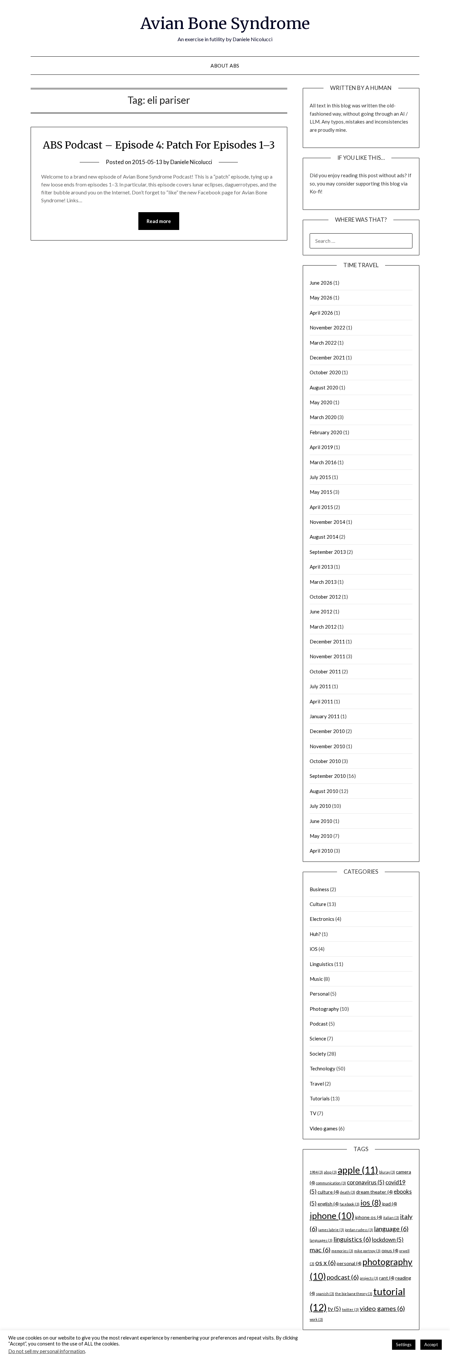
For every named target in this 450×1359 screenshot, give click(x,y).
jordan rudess (359, 1230)
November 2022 (327, 327)
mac (320, 1250)
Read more (159, 221)
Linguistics (321, 964)
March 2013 (323, 582)
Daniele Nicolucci (191, 161)
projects (369, 1278)
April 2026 (321, 313)
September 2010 (328, 776)
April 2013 (321, 567)
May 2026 (321, 297)
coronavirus (365, 1182)
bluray (387, 1172)
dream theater (374, 1192)
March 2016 (323, 462)
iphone (332, 1215)
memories (342, 1251)
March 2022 (323, 343)
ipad (389, 1203)
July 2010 (320, 806)
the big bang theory (353, 1293)
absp (330, 1172)
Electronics (322, 919)
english (328, 1203)
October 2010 (325, 761)
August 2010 (324, 791)
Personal (319, 994)
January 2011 (325, 716)
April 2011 (321, 701)
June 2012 (321, 611)
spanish (325, 1293)
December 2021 (327, 357)
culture (328, 1192)
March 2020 (323, 417)
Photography (324, 1009)
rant (386, 1278)
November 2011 (327, 656)
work (316, 1319)
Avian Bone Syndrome (225, 23)
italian (391, 1217)
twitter (350, 1309)
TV (313, 1113)
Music (316, 979)
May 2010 (321, 836)
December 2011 (327, 641)
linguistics (352, 1239)
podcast (343, 1277)
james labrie (331, 1230)
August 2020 (324, 387)
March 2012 (323, 627)
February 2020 (326, 432)
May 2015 (321, 492)
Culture (318, 904)
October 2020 (325, 372)
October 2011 (325, 671)
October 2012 (325, 597)
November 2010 (327, 746)
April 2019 (321, 447)
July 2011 (320, 686)
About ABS (225, 66)
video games (382, 1308)
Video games (324, 1128)
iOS (314, 949)
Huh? (315, 934)
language (391, 1228)
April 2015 (321, 507)
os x (325, 1262)
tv (334, 1308)
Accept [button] (431, 1344)
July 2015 (320, 477)
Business (319, 889)
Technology (322, 1068)
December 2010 (327, 731)
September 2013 (328, 552)
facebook (349, 1204)
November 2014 (327, 522)
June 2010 (321, 821)
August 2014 (324, 537)
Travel (317, 1084)
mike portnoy (367, 1251)
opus (389, 1250)
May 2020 (321, 402)
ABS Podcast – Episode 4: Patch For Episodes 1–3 (159, 145)
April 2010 (321, 851)
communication (331, 1183)
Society (318, 1054)
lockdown (388, 1239)
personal (349, 1263)
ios (370, 1202)
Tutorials (320, 1098)
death (347, 1192)
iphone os (368, 1217)
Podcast (319, 1024)
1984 (316, 1172)
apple (358, 1169)
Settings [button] (403, 1344)
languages (321, 1240)
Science (318, 1038)
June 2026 (321, 283)
